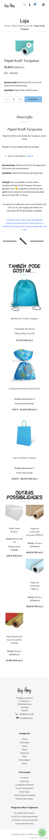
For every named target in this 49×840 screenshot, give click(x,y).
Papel (14, 25)
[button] (28, 45)
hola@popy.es (26, 718)
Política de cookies (24, 798)
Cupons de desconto (24, 823)
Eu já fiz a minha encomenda (24, 816)
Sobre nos (24, 781)
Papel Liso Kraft (25, 25)
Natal (24, 763)
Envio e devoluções (24, 788)
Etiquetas (24, 753)
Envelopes (24, 742)
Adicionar (33, 99)
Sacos (24, 739)
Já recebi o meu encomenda (24, 820)
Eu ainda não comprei (24, 813)
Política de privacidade (24, 795)
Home (7, 25)
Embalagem (24, 760)
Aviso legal (24, 791)
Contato (24, 777)
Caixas (24, 746)
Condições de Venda (24, 784)
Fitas (24, 756)
